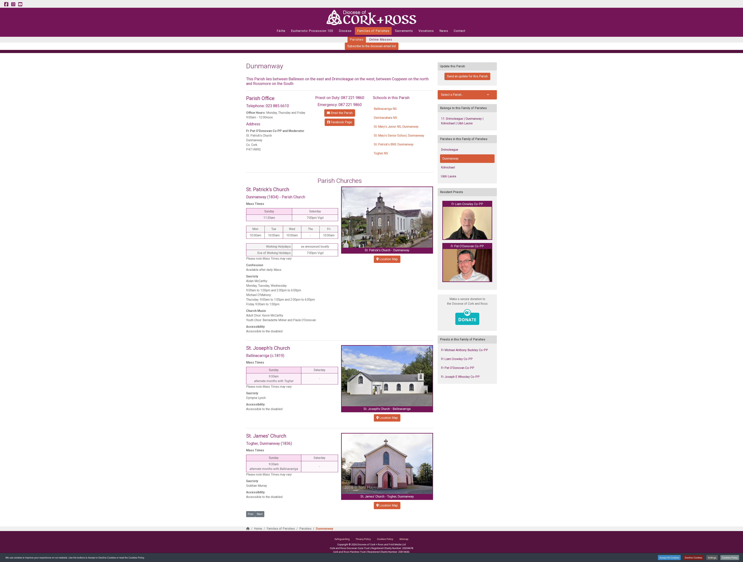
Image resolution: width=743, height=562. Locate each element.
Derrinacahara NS (385, 118)
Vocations (426, 31)
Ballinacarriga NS (385, 109)
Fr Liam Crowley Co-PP (457, 359)
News (443, 31)
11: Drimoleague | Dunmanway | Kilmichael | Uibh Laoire (462, 121)
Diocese (345, 31)
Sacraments (404, 31)
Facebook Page (341, 122)
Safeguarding (342, 539)
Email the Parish (341, 113)
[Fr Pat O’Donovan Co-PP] (467, 265)
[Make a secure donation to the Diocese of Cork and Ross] (467, 317)
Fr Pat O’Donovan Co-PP (457, 368)
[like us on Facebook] (6, 4)
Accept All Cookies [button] (669, 557)
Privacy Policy (363, 539)
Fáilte (281, 31)
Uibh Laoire (448, 176)
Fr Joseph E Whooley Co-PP (460, 377)
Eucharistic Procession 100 (312, 31)
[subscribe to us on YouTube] (20, 4)
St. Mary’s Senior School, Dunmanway (399, 135)
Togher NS (381, 153)
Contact (459, 31)
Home (258, 528)
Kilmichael (448, 167)
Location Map (388, 259)
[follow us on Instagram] (13, 4)
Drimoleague (449, 149)
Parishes (357, 39)
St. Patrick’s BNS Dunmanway (393, 144)
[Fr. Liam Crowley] (467, 223)
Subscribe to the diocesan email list (371, 46)
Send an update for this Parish (467, 76)
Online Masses (380, 39)
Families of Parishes (373, 31)
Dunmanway (450, 158)
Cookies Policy (730, 557)
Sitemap (403, 539)
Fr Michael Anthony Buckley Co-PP (464, 350)
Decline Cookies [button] (693, 557)
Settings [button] (712, 557)
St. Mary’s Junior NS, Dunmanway (396, 126)
